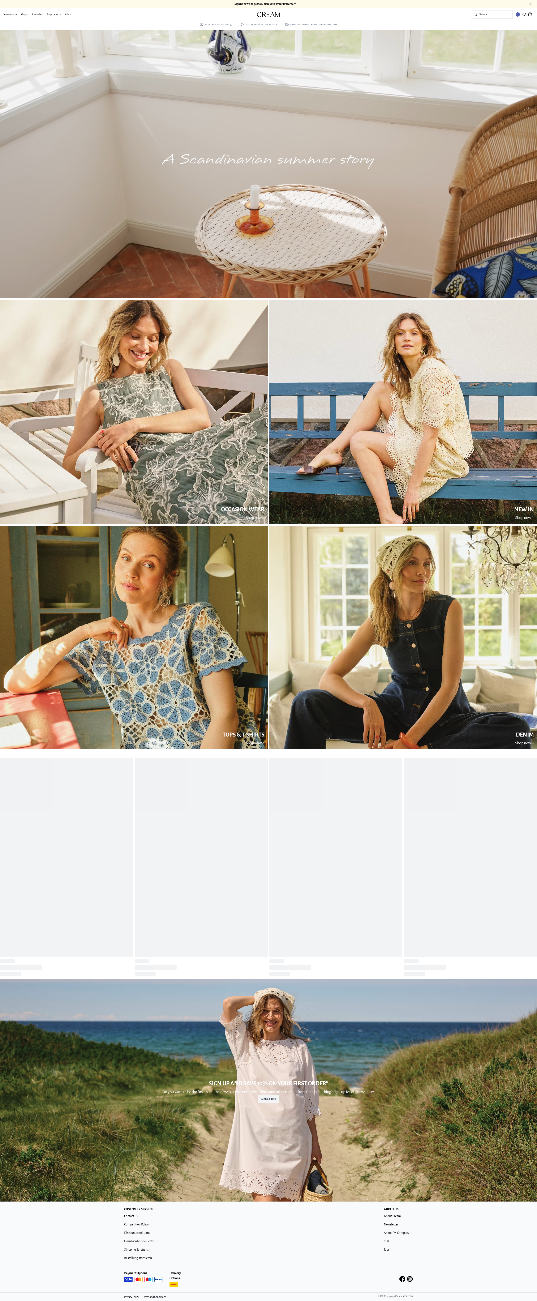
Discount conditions (137, 1239)
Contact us (131, 1222)
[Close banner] (530, 4)
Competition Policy (136, 1231)
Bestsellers (38, 14)
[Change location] (517, 14)
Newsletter (391, 1231)
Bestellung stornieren (138, 1264)
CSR (386, 1248)
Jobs (387, 1256)
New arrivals (10, 14)
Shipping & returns (136, 1256)
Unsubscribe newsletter (139, 1248)
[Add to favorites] (128, 762)
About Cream (392, 1222)
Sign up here (268, 1105)
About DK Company (396, 1239)
